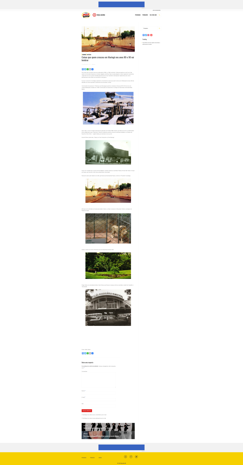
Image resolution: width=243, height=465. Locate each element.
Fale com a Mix (153, 15)
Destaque (93, 64)
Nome (83, 390)
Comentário (84, 371)
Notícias (89, 54)
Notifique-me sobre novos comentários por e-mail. (94, 414)
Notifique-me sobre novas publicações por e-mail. (94, 418)
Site (82, 403)
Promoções (145, 15)
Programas (138, 15)
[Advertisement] (122, 4)
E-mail (83, 397)
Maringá (84, 54)
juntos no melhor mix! (156, 10)
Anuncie (100, 457)
